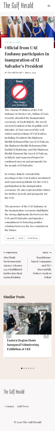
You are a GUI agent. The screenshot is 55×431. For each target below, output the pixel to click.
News (7, 42)
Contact (9, 406)
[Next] (46, 334)
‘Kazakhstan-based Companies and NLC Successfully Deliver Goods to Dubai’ (41, 265)
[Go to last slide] (8, 334)
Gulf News (23, 406)
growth (10, 238)
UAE (20, 238)
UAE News (16, 42)
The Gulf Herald (14, 72)
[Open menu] (48, 5)
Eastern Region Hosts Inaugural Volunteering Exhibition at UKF (23, 344)
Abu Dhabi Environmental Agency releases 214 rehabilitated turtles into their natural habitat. (13, 265)
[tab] (21, 368)
